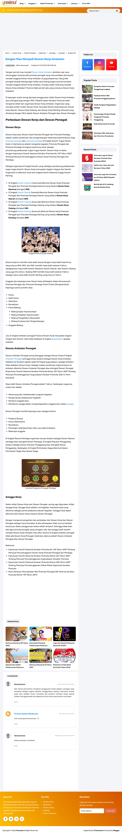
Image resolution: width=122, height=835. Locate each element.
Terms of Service (49, 813)
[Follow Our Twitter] (11, 819)
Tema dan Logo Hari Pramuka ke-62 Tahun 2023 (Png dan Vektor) (105, 177)
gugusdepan (57, 339)
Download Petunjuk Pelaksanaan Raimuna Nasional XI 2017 (38, 645)
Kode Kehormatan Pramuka (104, 124)
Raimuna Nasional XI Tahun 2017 (40, 666)
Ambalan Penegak (14, 359)
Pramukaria (98, 830)
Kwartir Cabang (24, 202)
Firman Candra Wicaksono (26, 714)
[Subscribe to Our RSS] (22, 819)
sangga (70, 404)
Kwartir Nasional (25, 183)
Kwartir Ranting (24, 211)
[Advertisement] (61, 32)
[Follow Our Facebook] (5, 819)
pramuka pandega (34, 141)
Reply (16, 702)
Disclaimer (47, 805)
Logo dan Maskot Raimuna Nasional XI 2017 (63, 644)
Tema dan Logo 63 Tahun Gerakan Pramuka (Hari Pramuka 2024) (103, 158)
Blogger (116, 830)
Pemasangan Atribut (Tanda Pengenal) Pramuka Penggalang (104, 117)
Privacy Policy (48, 808)
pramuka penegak (14, 141)
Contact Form (48, 802)
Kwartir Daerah (24, 192)
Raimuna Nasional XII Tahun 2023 (17, 644)
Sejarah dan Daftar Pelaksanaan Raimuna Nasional (15, 667)
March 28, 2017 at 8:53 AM (66, 684)
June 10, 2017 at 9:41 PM (66, 713)
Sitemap (46, 810)
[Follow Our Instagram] (16, 819)
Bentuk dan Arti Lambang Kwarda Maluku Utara (25, 10)
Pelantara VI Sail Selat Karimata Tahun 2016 (62, 666)
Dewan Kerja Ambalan (42, 72)
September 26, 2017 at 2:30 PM (64, 735)
